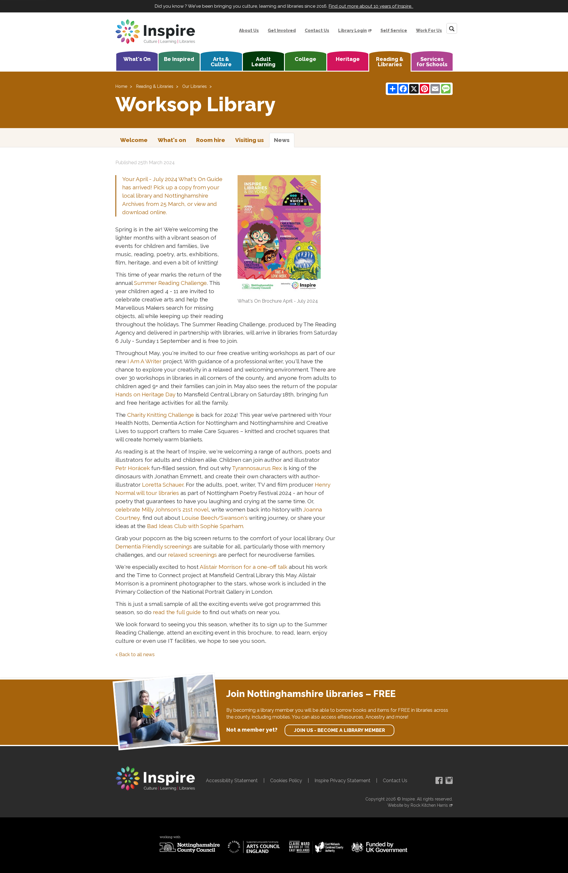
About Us (249, 30)
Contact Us (317, 30)
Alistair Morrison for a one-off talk (243, 567)
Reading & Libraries (390, 61)
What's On (137, 59)
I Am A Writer (145, 361)
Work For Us (429, 30)
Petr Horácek (133, 468)
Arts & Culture (221, 61)
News (282, 140)
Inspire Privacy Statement (342, 780)
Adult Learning (263, 61)
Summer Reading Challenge (170, 283)
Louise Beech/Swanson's (215, 517)
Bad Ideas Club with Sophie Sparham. (196, 526)
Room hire (210, 140)
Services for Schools (432, 61)
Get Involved (282, 30)
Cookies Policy (286, 780)
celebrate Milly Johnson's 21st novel (162, 509)
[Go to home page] (155, 31)
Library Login (352, 30)
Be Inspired (179, 59)
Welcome (134, 140)
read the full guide (177, 612)
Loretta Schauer (162, 484)
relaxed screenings (192, 554)
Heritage (348, 59)
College (305, 59)
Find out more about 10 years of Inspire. (371, 6)
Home (121, 86)
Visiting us (249, 140)
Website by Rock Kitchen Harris (418, 805)
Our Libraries (194, 86)
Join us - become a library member (339, 730)
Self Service (393, 30)
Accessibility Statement (232, 780)
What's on (172, 140)
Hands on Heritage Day (145, 394)
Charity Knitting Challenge (160, 415)
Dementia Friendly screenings (153, 546)
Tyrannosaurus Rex (257, 468)
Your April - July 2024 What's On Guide (172, 179)
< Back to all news (135, 654)
